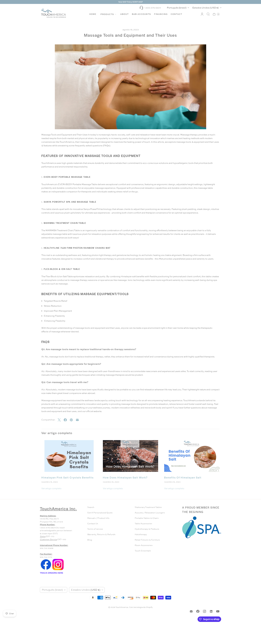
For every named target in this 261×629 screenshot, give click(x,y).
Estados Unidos (205, 7)
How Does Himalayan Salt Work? (125, 477)
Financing (161, 14)
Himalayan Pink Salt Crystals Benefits (67, 477)
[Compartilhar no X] (61, 420)
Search (90, 507)
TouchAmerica (122, 607)
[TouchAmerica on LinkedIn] (211, 611)
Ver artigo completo (51, 488)
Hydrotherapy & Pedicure (147, 529)
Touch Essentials (143, 550)
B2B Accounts (141, 14)
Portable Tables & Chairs (147, 518)
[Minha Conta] (202, 14)
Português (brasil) (176, 7)
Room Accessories (144, 545)
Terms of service (95, 529)
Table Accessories (143, 523)
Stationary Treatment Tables (148, 507)
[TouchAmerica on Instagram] (204, 611)
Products (107, 14)
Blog (89, 540)
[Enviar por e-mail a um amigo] (79, 420)
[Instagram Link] (58, 570)
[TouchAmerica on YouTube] (217, 611)
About (124, 14)
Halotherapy (141, 534)
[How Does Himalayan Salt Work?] (130, 456)
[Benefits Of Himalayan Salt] (192, 456)
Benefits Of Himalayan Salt (182, 477)
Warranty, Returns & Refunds (101, 534)
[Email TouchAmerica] (191, 611)
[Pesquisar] (208, 14)
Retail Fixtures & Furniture (147, 540)
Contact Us (92, 523)
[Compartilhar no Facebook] (67, 420)
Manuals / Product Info (98, 518)
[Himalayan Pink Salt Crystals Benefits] (69, 456)
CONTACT (176, 14)
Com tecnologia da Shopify (141, 607)
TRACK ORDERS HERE (52, 572)
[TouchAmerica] (53, 13)
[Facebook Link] (46, 570)
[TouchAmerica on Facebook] (198, 611)
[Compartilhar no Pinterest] (73, 420)
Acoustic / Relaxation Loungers (150, 512)
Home (92, 14)
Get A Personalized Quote (100, 512)
